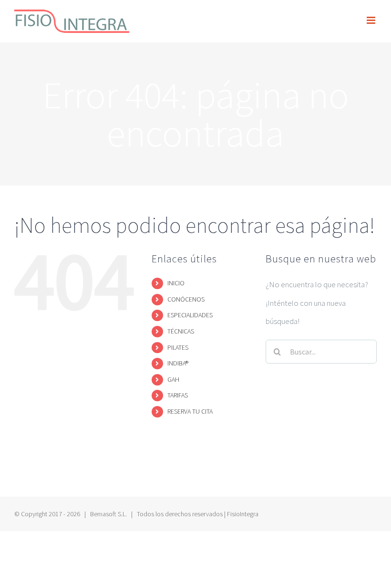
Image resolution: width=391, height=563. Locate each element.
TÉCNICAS (180, 331)
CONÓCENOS (186, 299)
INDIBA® (177, 363)
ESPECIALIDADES (190, 315)
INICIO (176, 283)
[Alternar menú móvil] (372, 20)
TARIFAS (177, 395)
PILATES (177, 347)
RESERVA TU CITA (190, 411)
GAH (173, 379)
